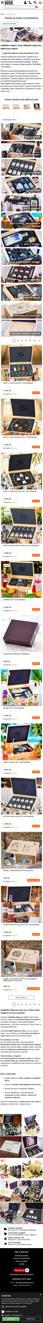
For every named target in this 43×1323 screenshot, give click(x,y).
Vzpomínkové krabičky (27, 315)
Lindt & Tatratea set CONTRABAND (18, 383)
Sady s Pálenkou (31, 172)
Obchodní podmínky (21, 1255)
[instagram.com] (11, 1125)
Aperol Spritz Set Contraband (16, 762)
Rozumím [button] (11, 1319)
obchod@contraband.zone (24, 1282)
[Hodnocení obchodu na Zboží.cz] (21, 1270)
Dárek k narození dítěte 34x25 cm (18, 870)
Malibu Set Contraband (13, 708)
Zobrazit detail (33, 880)
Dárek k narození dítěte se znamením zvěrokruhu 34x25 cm (20, 979)
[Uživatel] (25, 3)
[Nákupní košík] (40, 3)
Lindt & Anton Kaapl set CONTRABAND (19, 491)
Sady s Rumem (32, 137)
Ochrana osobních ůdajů (21, 1258)
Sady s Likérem (31, 208)
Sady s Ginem (33, 190)
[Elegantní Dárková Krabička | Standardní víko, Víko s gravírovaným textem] (21, 633)
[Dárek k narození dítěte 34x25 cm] (21, 850)
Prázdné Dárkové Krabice (25, 333)
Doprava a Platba (21, 1261)
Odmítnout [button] (30, 1319)
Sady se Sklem (32, 298)
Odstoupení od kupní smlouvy (21, 1274)
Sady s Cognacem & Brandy (25, 262)
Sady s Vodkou (32, 244)
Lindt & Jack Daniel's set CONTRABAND (20, 437)
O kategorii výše (9, 120)
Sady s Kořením (31, 280)
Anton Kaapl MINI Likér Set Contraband (21, 545)
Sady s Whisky (32, 155)
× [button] (40, 1294)
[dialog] (21, 1307)
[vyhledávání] (35, 3)
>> (39, 340)
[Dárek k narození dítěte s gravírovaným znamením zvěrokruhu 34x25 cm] (21, 958)
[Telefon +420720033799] (30, 3)
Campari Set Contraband (14, 600)
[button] (21, 1315)
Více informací (27, 1303)
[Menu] (2, 2)
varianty (36, 393)
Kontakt (21, 1264)
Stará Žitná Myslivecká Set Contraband (21, 925)
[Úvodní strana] (9, 2)
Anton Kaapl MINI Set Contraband (18, 816)
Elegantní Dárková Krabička (16, 654)
